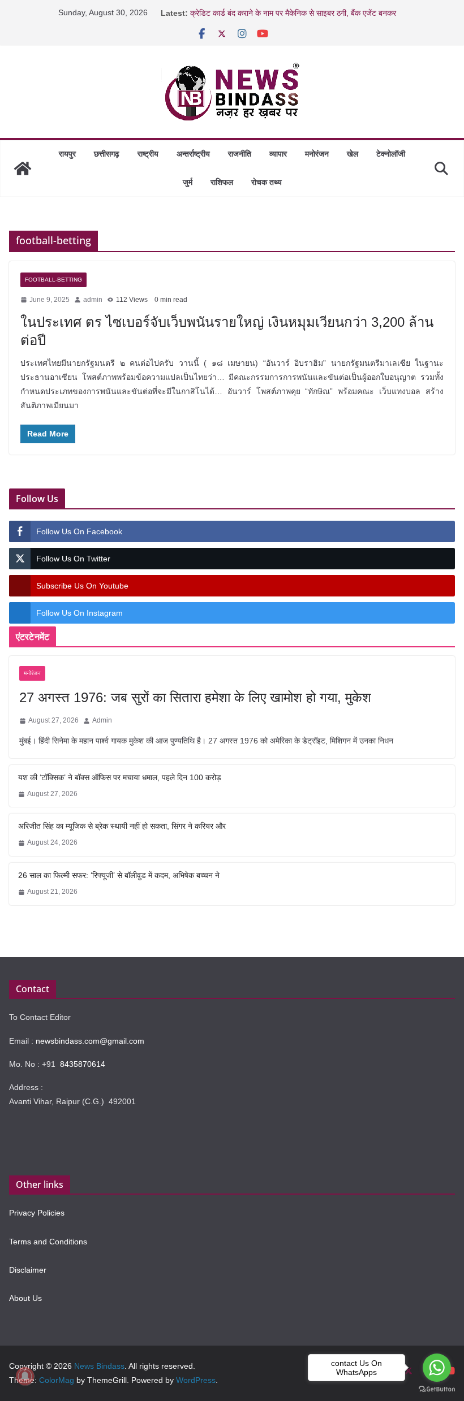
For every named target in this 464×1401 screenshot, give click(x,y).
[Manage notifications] (25, 1376)
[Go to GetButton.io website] (437, 1389)
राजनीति (239, 153)
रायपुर (67, 153)
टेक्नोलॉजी (390, 153)
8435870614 (82, 1064)
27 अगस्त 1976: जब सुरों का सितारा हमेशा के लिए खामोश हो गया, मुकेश (195, 697)
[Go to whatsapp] (437, 1368)
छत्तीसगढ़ (106, 153)
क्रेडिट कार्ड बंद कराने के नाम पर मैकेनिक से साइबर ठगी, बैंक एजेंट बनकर (293, 13)
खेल (352, 153)
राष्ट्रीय (148, 153)
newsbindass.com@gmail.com (90, 1040)
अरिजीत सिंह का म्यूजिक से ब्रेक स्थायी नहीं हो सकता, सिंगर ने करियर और (122, 826)
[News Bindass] (22, 168)
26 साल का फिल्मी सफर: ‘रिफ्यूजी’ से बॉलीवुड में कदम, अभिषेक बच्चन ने (119, 875)
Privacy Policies (37, 1212)
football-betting (53, 279)
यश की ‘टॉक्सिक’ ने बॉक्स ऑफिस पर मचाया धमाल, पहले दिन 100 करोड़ (119, 777)
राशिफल (221, 182)
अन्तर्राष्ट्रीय (193, 153)
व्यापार (278, 153)
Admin (102, 720)
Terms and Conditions (48, 1241)
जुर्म (187, 182)
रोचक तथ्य (266, 182)
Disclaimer (27, 1269)
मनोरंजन (317, 153)
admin (92, 300)
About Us (25, 1298)
